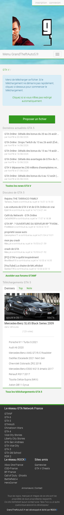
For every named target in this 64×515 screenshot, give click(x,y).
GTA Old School (12, 452)
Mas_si (7, 243)
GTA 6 (7, 417)
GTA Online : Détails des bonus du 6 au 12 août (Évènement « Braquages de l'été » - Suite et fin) (32, 175)
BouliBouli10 (10, 260)
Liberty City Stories (14, 438)
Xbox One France (13, 464)
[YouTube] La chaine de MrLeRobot (23, 265)
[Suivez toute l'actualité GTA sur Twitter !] (40, 9)
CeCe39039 (10, 218)
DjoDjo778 (9, 269)
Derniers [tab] (9, 288)
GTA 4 (7, 431)
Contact (38, 488)
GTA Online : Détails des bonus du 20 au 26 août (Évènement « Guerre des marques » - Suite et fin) (32, 133)
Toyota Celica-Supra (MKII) (23, 379)
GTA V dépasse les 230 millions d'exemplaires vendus (32, 167)
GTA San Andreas (14, 442)
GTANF (8, 413)
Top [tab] (21, 288)
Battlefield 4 (11, 479)
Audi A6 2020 (16, 347)
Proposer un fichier (34, 119)
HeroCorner (10, 482)
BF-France (10, 472)
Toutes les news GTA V (18, 185)
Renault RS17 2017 (19, 374)
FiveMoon (9, 227)
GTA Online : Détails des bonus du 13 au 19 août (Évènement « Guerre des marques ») (32, 150)
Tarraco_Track (11, 202)
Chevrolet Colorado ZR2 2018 (25, 363)
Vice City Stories (13, 435)
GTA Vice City (11, 445)
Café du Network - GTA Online (20, 215)
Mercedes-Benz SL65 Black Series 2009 (29, 323)
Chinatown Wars (13, 427)
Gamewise (40, 464)
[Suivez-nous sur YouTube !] (53, 9)
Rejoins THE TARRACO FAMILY (21, 198)
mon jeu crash (12, 240)
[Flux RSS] (60, 9)
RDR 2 (7, 456)
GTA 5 (7, 420)
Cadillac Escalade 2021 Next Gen (27, 358)
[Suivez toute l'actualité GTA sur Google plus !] (47, 9)
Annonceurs (27, 488)
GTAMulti (9, 424)
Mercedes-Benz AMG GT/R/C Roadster (30, 352)
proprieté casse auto (15, 232)
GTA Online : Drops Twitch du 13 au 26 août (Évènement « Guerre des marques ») (32, 142)
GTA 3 (7, 449)
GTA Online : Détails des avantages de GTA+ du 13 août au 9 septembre (32, 159)
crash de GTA (11, 249)
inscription (41, 2)
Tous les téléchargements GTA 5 (24, 391)
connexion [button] (55, 2)
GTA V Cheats (42, 468)
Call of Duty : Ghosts (15, 475)
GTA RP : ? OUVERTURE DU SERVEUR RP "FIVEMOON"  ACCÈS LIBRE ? (32, 223)
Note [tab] (29, 288)
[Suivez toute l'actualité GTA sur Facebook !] (35, 9)
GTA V (6, 69)
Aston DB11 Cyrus (19, 384)
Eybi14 (7, 210)
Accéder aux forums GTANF (21, 275)
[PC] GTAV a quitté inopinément (21, 257)
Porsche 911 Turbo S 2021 (23, 342)
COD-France (11, 468)
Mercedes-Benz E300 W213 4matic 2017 (31, 368)
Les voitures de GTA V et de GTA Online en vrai (29, 207)
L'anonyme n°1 (11, 235)
